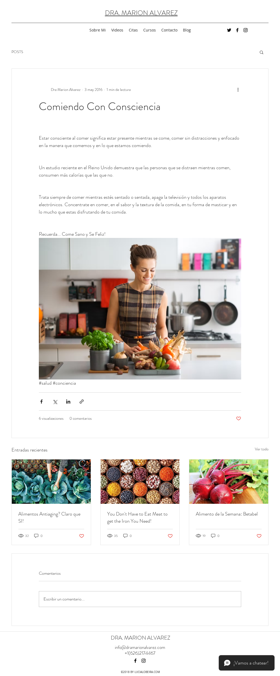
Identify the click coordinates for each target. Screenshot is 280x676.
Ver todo (262, 449)
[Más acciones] (238, 89)
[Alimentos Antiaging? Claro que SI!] (51, 481)
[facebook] (237, 30)
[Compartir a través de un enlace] (81, 401)
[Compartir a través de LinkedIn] (68, 401)
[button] (261, 52)
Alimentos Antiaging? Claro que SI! (49, 517)
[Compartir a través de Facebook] (41, 401)
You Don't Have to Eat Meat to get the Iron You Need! (137, 517)
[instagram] (245, 30)
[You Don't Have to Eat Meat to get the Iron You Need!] (140, 481)
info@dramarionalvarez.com (140, 647)
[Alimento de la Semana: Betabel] (228, 481)
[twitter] (229, 30)
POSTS (17, 51)
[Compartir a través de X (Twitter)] (54, 401)
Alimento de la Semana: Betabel (227, 513)
